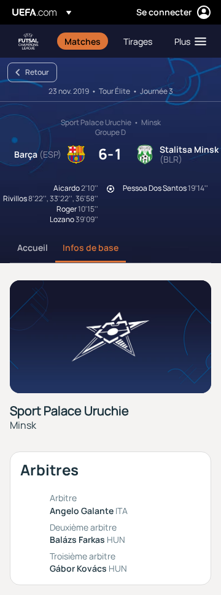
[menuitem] (83, 41)
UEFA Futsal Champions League (28, 41)
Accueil (32, 247)
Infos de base (90, 247)
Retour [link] (37, 72)
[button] (187, 41)
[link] (82, 41)
